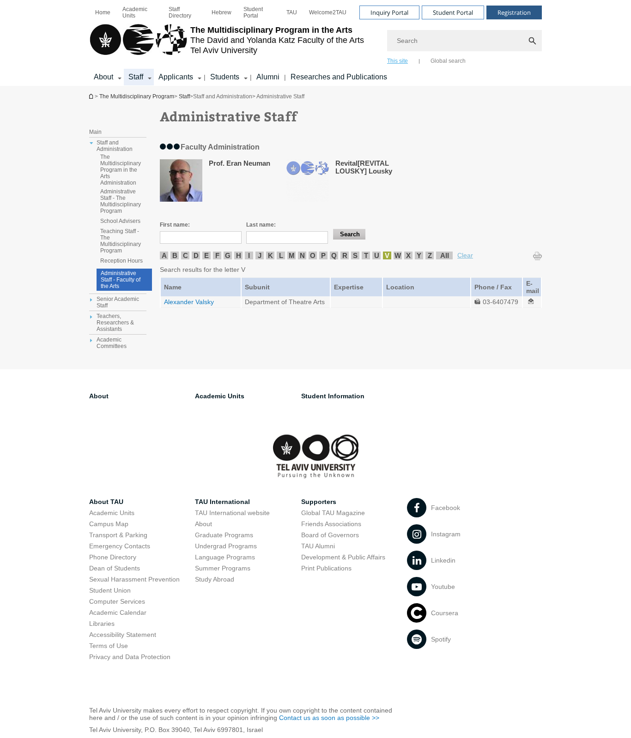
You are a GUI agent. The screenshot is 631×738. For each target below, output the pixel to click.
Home (102, 12)
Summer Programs (222, 568)
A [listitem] (164, 255)
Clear (465, 255)
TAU (291, 12)
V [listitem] (387, 255)
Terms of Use (108, 645)
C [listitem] (185, 255)
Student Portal (253, 12)
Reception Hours (121, 261)
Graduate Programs (224, 535)
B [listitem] (174, 255)
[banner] (315, 43)
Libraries (102, 623)
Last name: (261, 225)
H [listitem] (238, 255)
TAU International (222, 501)
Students (224, 77)
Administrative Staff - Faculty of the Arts (120, 279)
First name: (175, 225)
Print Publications (326, 568)
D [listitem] (196, 255)
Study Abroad (214, 579)
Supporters (318, 501)
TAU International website (232, 512)
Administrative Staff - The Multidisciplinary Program (120, 201)
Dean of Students (114, 568)
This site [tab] (397, 61)
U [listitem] (376, 255)
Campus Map (108, 524)
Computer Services (117, 601)
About (103, 77)
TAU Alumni (318, 546)
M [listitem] (292, 255)
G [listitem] (228, 255)
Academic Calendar (117, 612)
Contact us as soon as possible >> (329, 717)
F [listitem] (217, 255)
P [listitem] (323, 255)
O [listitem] (313, 255)
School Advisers (120, 221)
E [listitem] (206, 255)
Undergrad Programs (226, 546)
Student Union (110, 590)
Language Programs (225, 557)
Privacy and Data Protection (129, 656)
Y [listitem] (419, 255)
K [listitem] (270, 255)
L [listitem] (281, 255)
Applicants (175, 77)
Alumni (267, 77)
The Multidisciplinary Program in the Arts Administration (120, 170)
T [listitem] (366, 255)
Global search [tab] (448, 61)
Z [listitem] (430, 255)
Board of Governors (330, 535)
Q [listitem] (334, 255)
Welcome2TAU (327, 12)
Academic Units (134, 12)
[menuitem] (102, 12)
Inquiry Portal (389, 12)
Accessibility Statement (122, 634)
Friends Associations (331, 524)
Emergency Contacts (119, 546)
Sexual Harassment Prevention (134, 579)
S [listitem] (355, 255)
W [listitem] (397, 255)
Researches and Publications (339, 77)
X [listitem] (408, 255)
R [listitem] (344, 255)
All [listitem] (444, 255)
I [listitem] (249, 255)
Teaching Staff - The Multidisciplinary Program (120, 241)
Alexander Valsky (189, 302)
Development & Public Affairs (343, 557)
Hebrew (221, 12)
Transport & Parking (118, 535)
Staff (135, 77)
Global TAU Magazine (333, 512)
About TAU (106, 501)
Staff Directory (180, 12)
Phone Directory (112, 557)
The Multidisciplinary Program (92, 96)
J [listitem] (259, 255)
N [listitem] (302, 255)
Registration (514, 12)
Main (95, 132)
